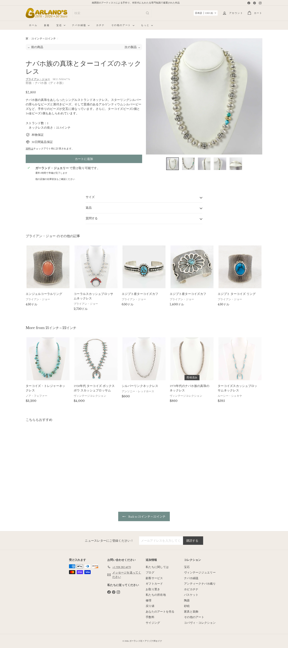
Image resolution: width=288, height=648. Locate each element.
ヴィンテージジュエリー (200, 572)
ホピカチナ (191, 589)
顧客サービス (154, 578)
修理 (149, 600)
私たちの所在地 (156, 595)
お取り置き (153, 589)
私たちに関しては (157, 567)
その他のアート (121, 25)
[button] (206, 13)
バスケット (191, 595)
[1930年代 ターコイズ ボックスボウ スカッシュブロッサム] (96, 371)
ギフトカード (154, 583)
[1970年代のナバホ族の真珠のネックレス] (192, 371)
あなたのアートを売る (160, 611)
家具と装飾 (191, 611)
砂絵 (187, 606)
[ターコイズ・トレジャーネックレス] (48, 371)
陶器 (187, 600)
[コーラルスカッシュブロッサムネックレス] (96, 279)
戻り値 (150, 606)
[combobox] (112, 13)
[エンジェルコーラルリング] (48, 277)
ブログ (150, 572)
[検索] (148, 13)
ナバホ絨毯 (79, 25)
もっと (145, 25)
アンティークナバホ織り (200, 583)
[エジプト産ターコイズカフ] (144, 277)
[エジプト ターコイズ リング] (240, 277)
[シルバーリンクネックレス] (144, 369)
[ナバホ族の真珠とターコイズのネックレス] (44, 459)
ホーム (33, 25)
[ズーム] (204, 96)
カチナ (100, 25)
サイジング (153, 623)
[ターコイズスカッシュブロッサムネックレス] (240, 371)
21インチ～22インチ (44, 38)
